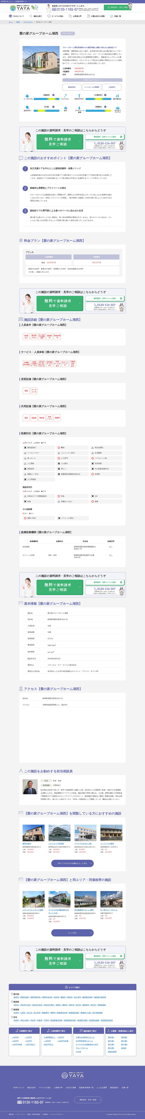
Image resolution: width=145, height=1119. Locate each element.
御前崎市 (85, 1005)
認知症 (123, 1048)
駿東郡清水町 (62, 1013)
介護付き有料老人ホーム (85, 1037)
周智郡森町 (102, 1005)
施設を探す (38, 16)
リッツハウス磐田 (107, 844)
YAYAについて (18, 16)
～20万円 (15, 1041)
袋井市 (71, 1005)
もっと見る (72, 933)
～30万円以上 (30, 1044)
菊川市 (93, 1005)
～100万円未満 (62, 1041)
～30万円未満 (17, 1044)
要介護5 (111, 1048)
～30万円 (60, 1037)
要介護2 (124, 1041)
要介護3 (111, 1044)
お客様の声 (77, 16)
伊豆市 (33, 1020)
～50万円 (47, 1041)
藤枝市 (63, 997)
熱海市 (16, 1020)
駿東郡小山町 (86, 1013)
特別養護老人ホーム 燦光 (84, 910)
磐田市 (65, 1005)
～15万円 (28, 1037)
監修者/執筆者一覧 (86, 1087)
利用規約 (45, 1114)
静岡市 (16, 997)
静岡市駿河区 (35, 997)
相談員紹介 (114, 1087)
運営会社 (11, 1114)
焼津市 (56, 997)
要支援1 (111, 1037)
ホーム (11, 22)
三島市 (22, 1013)
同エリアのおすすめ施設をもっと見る (72, 863)
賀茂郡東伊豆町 (56, 1020)
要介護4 (124, 1044)
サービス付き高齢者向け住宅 (87, 1044)
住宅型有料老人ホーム (84, 1041)
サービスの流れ (57, 16)
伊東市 (39, 1020)
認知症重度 (112, 1052)
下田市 (46, 1020)
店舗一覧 (117, 16)
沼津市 (16, 1013)
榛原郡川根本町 (100, 997)
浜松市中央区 (25, 1005)
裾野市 (53, 1013)
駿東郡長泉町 (74, 1013)
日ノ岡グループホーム (108, 910)
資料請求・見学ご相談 (119, 7)
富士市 (29, 1013)
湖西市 (18, 22)
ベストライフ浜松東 (56, 844)
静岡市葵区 (24, 997)
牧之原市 (77, 997)
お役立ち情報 (71, 1087)
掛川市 (78, 1005)
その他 (78, 1052)
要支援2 (124, 1037)
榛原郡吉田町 (87, 997)
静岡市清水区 (47, 997)
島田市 (69, 997)
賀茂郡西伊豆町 (70, 1020)
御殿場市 (45, 1013)
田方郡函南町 (98, 1013)
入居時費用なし (50, 1037)
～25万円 (28, 1041)
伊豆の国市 (24, 1020)
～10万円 (15, 1037)
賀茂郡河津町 (82, 1020)
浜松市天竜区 (49, 1005)
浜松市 (16, 1005)
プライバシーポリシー (57, 1114)
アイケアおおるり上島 (83, 844)
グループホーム (28, 22)
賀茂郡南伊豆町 (107, 1020)
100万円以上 (48, 1044)
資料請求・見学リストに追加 (105, 137)
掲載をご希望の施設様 (33, 1114)
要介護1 (111, 1041)
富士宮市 (37, 1013)
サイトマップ (20, 1114)
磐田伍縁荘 (27, 844)
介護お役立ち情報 (98, 16)
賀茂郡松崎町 (94, 1020)
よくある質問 (102, 1087)
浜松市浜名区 (37, 1005)
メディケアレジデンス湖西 (33, 910)
